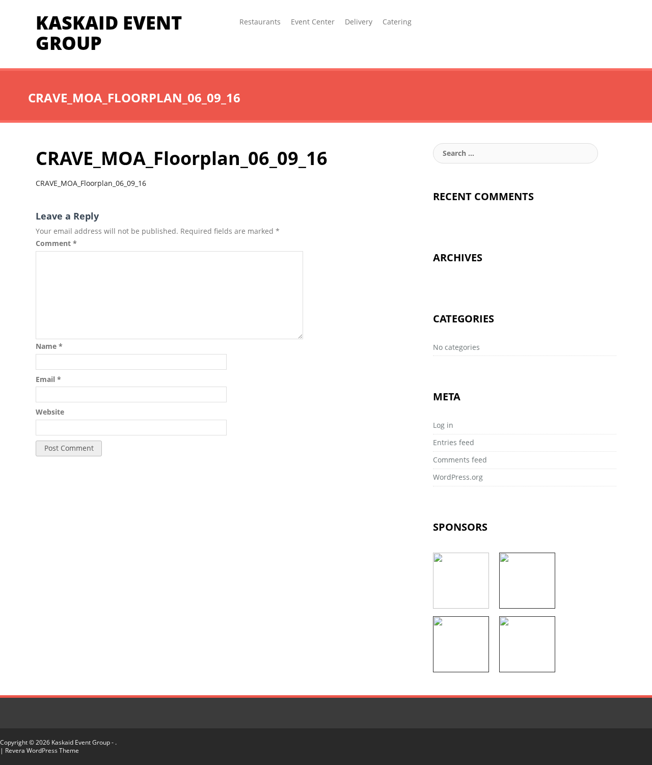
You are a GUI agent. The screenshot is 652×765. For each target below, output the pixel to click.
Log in (443, 425)
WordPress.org (458, 477)
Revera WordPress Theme (42, 750)
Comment (56, 243)
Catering (397, 21)
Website (50, 412)
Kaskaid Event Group (109, 33)
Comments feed (460, 460)
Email (48, 379)
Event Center (313, 21)
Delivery (358, 21)
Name (49, 346)
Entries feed (453, 442)
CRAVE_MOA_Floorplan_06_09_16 (91, 183)
